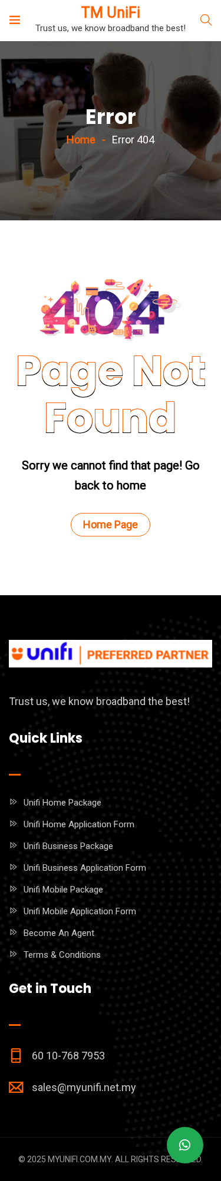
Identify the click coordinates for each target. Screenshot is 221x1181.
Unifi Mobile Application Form (80, 911)
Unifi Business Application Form (85, 868)
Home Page (110, 524)
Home (81, 139)
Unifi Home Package (62, 802)
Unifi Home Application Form (79, 824)
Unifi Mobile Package (63, 889)
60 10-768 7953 (68, 1055)
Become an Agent (59, 933)
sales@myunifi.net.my (84, 1087)
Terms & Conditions (62, 955)
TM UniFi (110, 12)
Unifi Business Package (68, 846)
